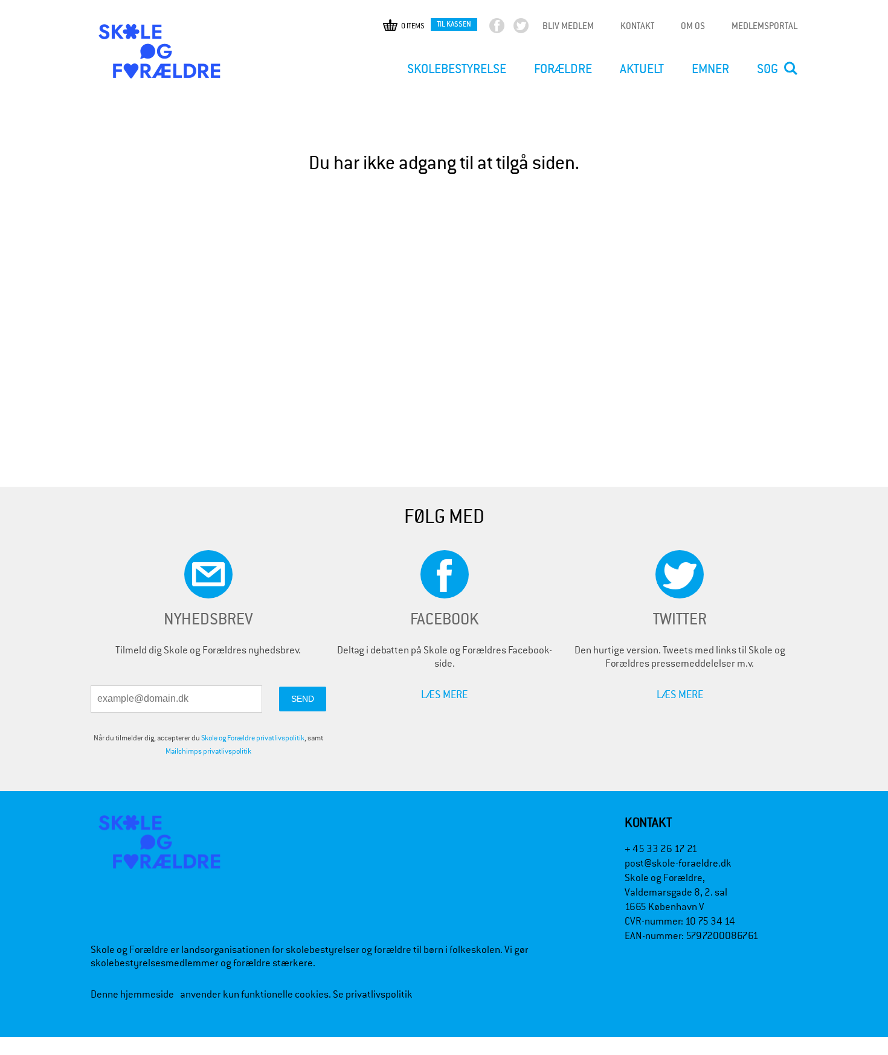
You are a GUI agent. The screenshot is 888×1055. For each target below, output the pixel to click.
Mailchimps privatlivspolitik (208, 751)
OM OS (693, 25)
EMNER (710, 69)
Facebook (507, 28)
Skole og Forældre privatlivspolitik (252, 738)
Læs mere (444, 694)
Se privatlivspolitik (373, 994)
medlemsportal (764, 25)
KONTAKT (637, 25)
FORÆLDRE (563, 69)
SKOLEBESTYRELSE (456, 69)
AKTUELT (642, 69)
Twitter (531, 28)
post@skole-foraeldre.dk (678, 863)
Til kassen (454, 24)
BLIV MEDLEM (568, 25)
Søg (767, 69)
